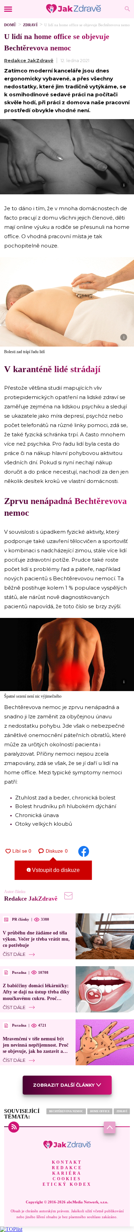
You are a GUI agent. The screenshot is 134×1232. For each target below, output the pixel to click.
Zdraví (30, 25)
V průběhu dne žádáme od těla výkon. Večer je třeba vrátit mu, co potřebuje (36, 939)
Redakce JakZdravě (28, 60)
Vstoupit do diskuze (55, 870)
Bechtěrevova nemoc (66, 1111)
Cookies (67, 1178)
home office (100, 1111)
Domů (10, 25)
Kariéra (67, 1173)
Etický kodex (67, 1184)
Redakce (67, 1167)
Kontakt (67, 1162)
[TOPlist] (11, 1229)
